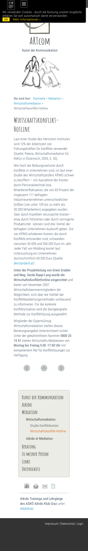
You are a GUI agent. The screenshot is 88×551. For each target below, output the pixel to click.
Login (80, 524)
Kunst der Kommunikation (42, 397)
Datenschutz (31, 469)
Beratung (29, 446)
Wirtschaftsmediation (27, 103)
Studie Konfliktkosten (44, 426)
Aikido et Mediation (39, 438)
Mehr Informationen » (27, 19)
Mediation (54, 98)
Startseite (39, 98)
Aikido (27, 404)
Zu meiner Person (35, 454)
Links (26, 461)
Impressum (51, 524)
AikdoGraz (27, 508)
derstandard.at (23, 263)
